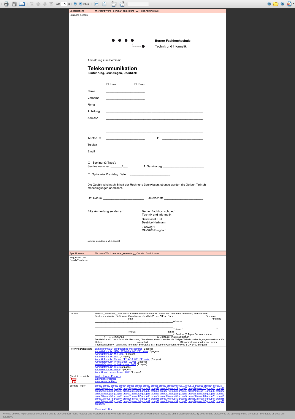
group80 (173, 398)
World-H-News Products (108, 376)
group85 (220, 398)
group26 (192, 388)
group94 (173, 401)
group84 (210, 398)
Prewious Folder (103, 409)
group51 (164, 393)
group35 (145, 391)
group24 (173, 388)
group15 (217, 385)
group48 (136, 393)
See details (265, 413)
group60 (118, 396)
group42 (210, 391)
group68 (192, 396)
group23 (164, 388)
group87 (108, 401)
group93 (164, 401)
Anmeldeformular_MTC (107, 356)
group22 (155, 388)
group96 (192, 401)
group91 (145, 401)
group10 (171, 385)
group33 (127, 391)
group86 (99, 401)
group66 (173, 396)
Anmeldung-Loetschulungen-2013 (112, 372)
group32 (118, 391)
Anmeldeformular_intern (107, 369)
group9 (162, 385)
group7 (146, 385)
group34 (136, 391)
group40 (192, 391)
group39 (183, 391)
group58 (99, 396)
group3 (114, 385)
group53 (183, 393)
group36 (155, 391)
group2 (106, 385)
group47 (127, 393)
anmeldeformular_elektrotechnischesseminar (118, 348)
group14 (208, 385)
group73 (108, 398)
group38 (173, 391)
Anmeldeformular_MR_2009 (109, 354)
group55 (201, 393)
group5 (130, 385)
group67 (183, 396)
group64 (155, 396)
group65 (164, 396)
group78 (155, 398)
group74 (118, 398)
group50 (155, 393)
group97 (201, 401)
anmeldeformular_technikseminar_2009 (115, 364)
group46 (118, 393)
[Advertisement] (120, 20)
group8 (154, 385)
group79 (164, 398)
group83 (201, 398)
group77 (145, 398)
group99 (220, 401)
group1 (98, 385)
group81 (183, 398)
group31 (108, 391)
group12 (189, 385)
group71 (220, 396)
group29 (220, 388)
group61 (127, 396)
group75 (127, 398)
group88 (118, 401)
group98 (210, 401)
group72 (99, 398)
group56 (210, 393)
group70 (210, 396)
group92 (155, 401)
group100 (100, 404)
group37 (164, 391)
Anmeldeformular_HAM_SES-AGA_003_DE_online (121, 351)
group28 (210, 388)
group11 (180, 385)
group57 (220, 393)
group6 (138, 385)
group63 (145, 396)
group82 (192, 398)
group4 (122, 385)
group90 (136, 401)
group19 (127, 388)
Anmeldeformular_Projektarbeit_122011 (115, 361)
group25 (183, 388)
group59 (108, 396)
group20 (136, 388)
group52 (173, 393)
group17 (108, 388)
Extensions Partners (105, 378)
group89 (127, 401)
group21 (145, 388)
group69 (201, 396)
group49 (145, 393)
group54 (192, 393)
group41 (201, 391)
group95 (183, 401)
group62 (136, 396)
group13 (199, 385)
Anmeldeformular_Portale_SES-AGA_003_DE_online (122, 359)
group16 (99, 388)
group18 (118, 388)
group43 (220, 391)
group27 (201, 388)
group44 (99, 393)
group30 (99, 391)
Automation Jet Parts (106, 381)
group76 (136, 398)
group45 (108, 393)
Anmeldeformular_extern (108, 367)
